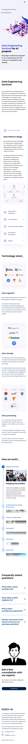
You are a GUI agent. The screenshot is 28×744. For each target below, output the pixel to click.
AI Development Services (9, 9)
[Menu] (24, 2)
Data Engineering (6, 12)
